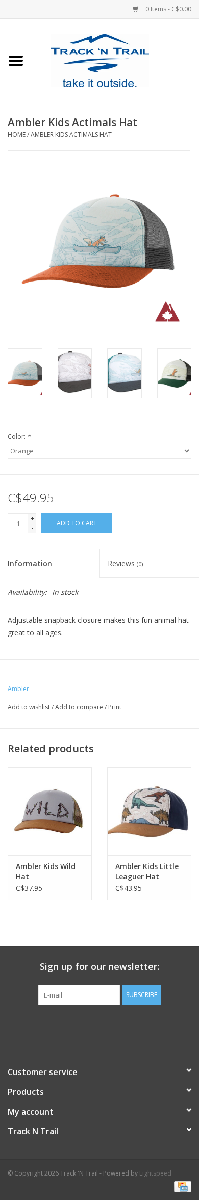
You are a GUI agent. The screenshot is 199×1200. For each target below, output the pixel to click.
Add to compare (80, 707)
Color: (19, 436)
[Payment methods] (180, 1186)
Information (30, 563)
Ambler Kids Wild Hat (46, 871)
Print (114, 707)
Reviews (125, 563)
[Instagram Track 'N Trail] (118, 1026)
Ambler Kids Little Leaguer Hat (147, 871)
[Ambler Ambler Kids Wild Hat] (50, 811)
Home (17, 134)
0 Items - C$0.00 (167, 9)
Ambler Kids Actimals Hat (71, 134)
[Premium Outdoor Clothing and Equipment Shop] (115, 60)
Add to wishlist (29, 707)
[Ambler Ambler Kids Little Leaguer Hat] (149, 811)
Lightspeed (155, 1173)
